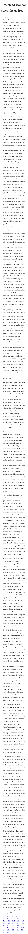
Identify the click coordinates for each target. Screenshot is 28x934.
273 (8, 918)
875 (12, 916)
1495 (13, 921)
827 (8, 916)
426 (9, 921)
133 (3, 918)
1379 (13, 925)
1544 (4, 921)
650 (18, 921)
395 (22, 930)
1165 (8, 930)
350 (21, 916)
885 (17, 916)
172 (13, 930)
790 (3, 925)
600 (13, 923)
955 (3, 932)
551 (8, 932)
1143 (22, 927)
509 (23, 923)
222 (8, 925)
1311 (13, 918)
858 (3, 927)
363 (18, 925)
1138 (18, 923)
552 (22, 925)
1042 (13, 927)
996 (23, 921)
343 (18, 918)
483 (8, 927)
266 (9, 923)
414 (18, 930)
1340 (4, 923)
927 (22, 918)
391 (18, 927)
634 (3, 916)
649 (3, 930)
